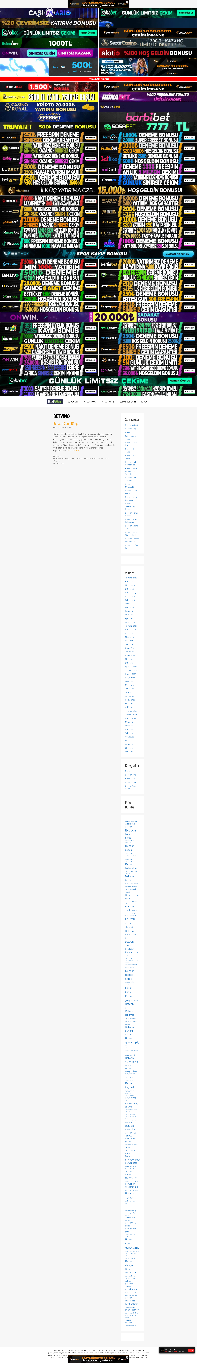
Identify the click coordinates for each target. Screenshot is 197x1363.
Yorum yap (60, 463)
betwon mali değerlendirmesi (129, 1094)
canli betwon (130, 1276)
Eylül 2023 (129, 663)
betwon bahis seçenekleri (129, 860)
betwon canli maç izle (130, 890)
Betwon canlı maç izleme (130, 934)
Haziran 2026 (130, 581)
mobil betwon (130, 1307)
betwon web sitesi (130, 1202)
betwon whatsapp (130, 1210)
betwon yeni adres (130, 1218)
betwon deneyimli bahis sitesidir (131, 961)
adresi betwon (131, 821)
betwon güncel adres (132, 1022)
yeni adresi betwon (132, 1313)
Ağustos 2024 (131, 622)
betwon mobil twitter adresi (130, 1117)
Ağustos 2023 (131, 666)
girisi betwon (131, 1289)
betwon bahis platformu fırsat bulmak (131, 856)
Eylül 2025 (129, 589)
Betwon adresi (130, 847)
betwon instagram (131, 1071)
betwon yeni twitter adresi (132, 1251)
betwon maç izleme (131, 1105)
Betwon (144, 401)
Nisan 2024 (129, 637)
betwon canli (131, 883)
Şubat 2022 (130, 733)
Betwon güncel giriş (132, 1040)
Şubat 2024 (130, 644)
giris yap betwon (131, 1292)
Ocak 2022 (129, 737)
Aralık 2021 (129, 740)
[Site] (49, 137)
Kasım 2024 (130, 611)
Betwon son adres (130, 1166)
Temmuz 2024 (131, 626)
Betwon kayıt (129, 1080)
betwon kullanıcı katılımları (129, 1090)
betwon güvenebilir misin (131, 1047)
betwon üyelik (130, 1258)
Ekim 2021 (129, 748)
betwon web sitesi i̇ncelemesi (130, 1207)
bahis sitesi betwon (130, 825)
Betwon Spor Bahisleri (132, 1169)
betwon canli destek (131, 886)
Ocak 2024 (129, 648)
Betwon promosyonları (132, 1158)
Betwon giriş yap (130, 1013)
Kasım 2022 (130, 700)
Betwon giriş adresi (131, 998)
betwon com (129, 958)
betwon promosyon (131, 1145)
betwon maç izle (130, 1099)
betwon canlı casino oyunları (130, 914)
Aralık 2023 (129, 652)
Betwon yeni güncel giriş (132, 1243)
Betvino (58, 459)
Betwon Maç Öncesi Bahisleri (131, 1110)
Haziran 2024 (130, 629)
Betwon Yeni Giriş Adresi (130, 1235)
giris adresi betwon (129, 1285)
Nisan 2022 (129, 726)
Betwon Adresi (131, 425)
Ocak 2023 (129, 692)
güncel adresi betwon (131, 1296)
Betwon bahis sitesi (131, 866)
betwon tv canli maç (131, 1181)
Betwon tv (131, 1177)
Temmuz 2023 (131, 670)
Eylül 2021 (129, 752)
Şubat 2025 (130, 600)
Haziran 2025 (130, 593)
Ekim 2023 (129, 659)
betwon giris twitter (129, 983)
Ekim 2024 (129, 615)
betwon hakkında (130, 1325)
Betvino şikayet (97, 459)
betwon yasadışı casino (130, 1214)
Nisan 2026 (130, 585)
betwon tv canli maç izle (131, 1185)
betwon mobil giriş (130, 1114)
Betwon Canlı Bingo (65, 423)
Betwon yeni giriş (130, 1230)
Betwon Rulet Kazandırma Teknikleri (131, 471)
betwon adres (129, 836)
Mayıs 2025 (130, 596)
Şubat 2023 (130, 689)
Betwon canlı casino (131, 908)
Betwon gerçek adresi (130, 974)
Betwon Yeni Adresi (128, 401)
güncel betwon (132, 1301)
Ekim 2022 (129, 703)
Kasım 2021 (130, 744)
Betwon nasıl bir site (131, 1127)
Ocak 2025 (129, 604)
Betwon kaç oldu (130, 1085)
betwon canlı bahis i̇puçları (131, 902)
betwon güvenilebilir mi (131, 1051)
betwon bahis (129, 853)
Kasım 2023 (130, 655)
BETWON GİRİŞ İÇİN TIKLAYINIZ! (98, 79)
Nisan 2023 (129, 681)
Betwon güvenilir (130, 1055)
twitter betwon (132, 1310)
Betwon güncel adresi (129, 1031)
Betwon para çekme (130, 1140)
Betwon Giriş (73, 401)
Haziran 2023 (130, 674)
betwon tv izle (131, 1190)
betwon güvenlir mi (130, 1066)
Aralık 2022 (129, 696)
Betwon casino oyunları (129, 945)
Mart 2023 (129, 685)
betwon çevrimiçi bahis (130, 1254)
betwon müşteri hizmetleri (130, 1121)
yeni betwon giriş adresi (130, 1316)
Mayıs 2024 (130, 633)
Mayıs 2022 (130, 722)
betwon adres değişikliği (129, 841)
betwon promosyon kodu (130, 1150)
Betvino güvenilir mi (69, 459)
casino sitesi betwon (130, 1279)
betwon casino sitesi (132, 953)
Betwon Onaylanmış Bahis (130, 506)
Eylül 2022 (129, 707)
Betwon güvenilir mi (131, 1060)
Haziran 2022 (130, 718)
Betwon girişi (129, 1005)
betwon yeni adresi (130, 1224)
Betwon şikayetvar (130, 1271)
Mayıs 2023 (130, 678)
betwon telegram (129, 1172)
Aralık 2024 (129, 607)
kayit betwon (131, 1304)
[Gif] (98, 190)
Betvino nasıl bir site (84, 459)
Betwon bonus (129, 878)
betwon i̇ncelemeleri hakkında (130, 1073)
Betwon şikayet (130, 1263)
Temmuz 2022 (131, 715)
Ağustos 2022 (131, 711)
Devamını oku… (73, 451)
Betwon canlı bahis (132, 897)
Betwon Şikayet (90, 401)
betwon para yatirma (130, 1134)
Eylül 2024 (129, 618)
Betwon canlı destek (130, 923)
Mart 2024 (129, 641)
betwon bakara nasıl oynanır (131, 872)
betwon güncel (131, 1018)
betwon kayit (129, 1077)
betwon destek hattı (131, 965)
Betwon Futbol (129, 967)
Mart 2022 (129, 729)
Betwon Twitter (108, 401)
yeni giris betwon (128, 1321)
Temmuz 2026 (131, 578)
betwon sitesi (131, 1163)
